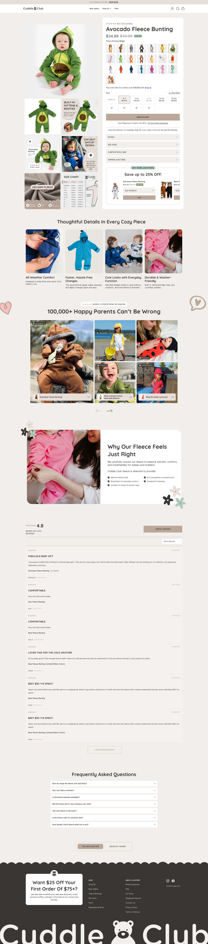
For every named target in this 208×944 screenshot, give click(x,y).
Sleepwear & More (96, 907)
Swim (91, 903)
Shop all (106, 8)
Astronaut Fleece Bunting (38, 571)
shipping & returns (116, 160)
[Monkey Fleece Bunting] (121, 48)
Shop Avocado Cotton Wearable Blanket (113, 397)
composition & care (117, 152)
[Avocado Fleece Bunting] (172, 48)
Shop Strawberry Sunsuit (157, 397)
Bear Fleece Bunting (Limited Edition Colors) (46, 664)
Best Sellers (94, 8)
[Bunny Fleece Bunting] (110, 58)
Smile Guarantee (132, 884)
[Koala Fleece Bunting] (152, 48)
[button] (109, 411)
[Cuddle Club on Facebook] (173, 881)
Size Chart (175, 93)
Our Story (129, 894)
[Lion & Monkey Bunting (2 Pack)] (110, 79)
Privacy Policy (131, 907)
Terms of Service (133, 912)
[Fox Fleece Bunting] (131, 58)
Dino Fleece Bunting (36, 602)
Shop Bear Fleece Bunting (51, 397)
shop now (113, 2)
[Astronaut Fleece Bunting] (110, 69)
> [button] (105, 749)
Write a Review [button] (163, 529)
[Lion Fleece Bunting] (110, 48)
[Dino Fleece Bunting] (141, 69)
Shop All (92, 884)
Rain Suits (93, 898)
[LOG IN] (172, 8)
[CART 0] (183, 8)
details (111, 137)
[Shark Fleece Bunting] (152, 58)
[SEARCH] (178, 8)
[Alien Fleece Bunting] (121, 58)
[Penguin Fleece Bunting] (141, 48)
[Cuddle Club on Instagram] (167, 881)
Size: (127, 191)
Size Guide (112, 145)
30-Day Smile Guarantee (158, 123)
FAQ (127, 889)
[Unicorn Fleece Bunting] (162, 58)
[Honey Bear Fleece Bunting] (172, 58)
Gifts (116, 8)
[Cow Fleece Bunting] (131, 48)
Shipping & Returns (133, 898)
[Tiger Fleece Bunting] (141, 58)
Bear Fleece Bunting (36, 633)
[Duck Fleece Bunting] (162, 48)
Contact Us (130, 903)
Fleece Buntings (95, 894)
